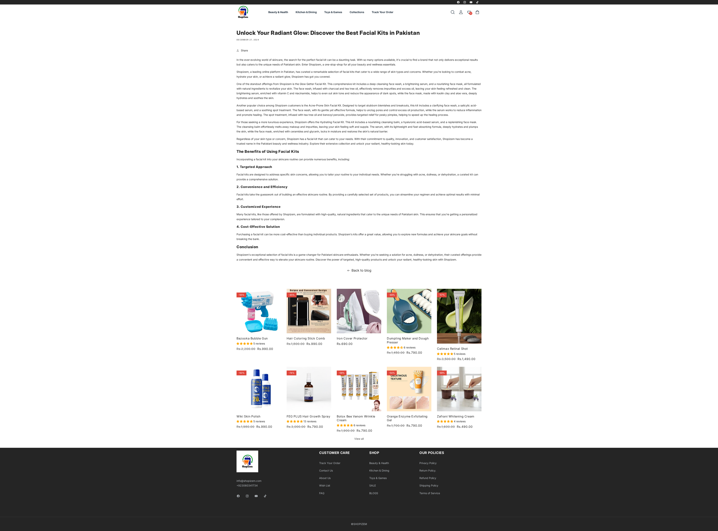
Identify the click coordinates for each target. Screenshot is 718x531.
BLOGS (373, 493)
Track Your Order (329, 463)
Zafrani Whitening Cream (455, 416)
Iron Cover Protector (352, 338)
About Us (325, 478)
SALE (372, 485)
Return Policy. (427, 470)
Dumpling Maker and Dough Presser (408, 340)
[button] (453, 12)
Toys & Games (378, 478)
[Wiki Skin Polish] (259, 389)
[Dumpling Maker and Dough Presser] (409, 311)
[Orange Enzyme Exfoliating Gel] (409, 389)
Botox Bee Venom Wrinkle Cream (356, 418)
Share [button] (244, 50)
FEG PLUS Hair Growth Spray (308, 416)
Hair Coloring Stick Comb (306, 338)
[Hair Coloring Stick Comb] (309, 311)
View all (359, 438)
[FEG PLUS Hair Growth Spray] (309, 389)
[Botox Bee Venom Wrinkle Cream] (359, 389)
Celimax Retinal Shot (452, 349)
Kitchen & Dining (379, 470)
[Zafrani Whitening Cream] (459, 389)
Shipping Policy (428, 485)
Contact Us (326, 470)
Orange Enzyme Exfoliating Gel (407, 418)
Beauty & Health (379, 463)
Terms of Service (429, 493)
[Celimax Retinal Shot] (459, 316)
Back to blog (361, 270)
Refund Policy (427, 478)
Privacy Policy (428, 463)
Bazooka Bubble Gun (252, 338)
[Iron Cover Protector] (359, 311)
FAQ (321, 493)
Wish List (324, 485)
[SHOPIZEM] (243, 12)
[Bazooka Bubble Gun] (259, 311)
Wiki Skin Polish (248, 416)
